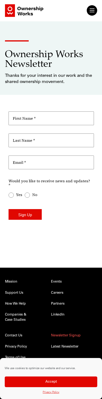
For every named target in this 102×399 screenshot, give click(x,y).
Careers (57, 293)
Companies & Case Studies (15, 317)
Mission (11, 282)
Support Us (14, 293)
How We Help (15, 304)
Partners (58, 304)
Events (56, 282)
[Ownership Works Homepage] (18, 13)
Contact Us (13, 335)
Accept (51, 382)
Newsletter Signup (66, 335)
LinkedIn (58, 314)
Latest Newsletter (65, 347)
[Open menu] (92, 10)
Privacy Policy (51, 392)
